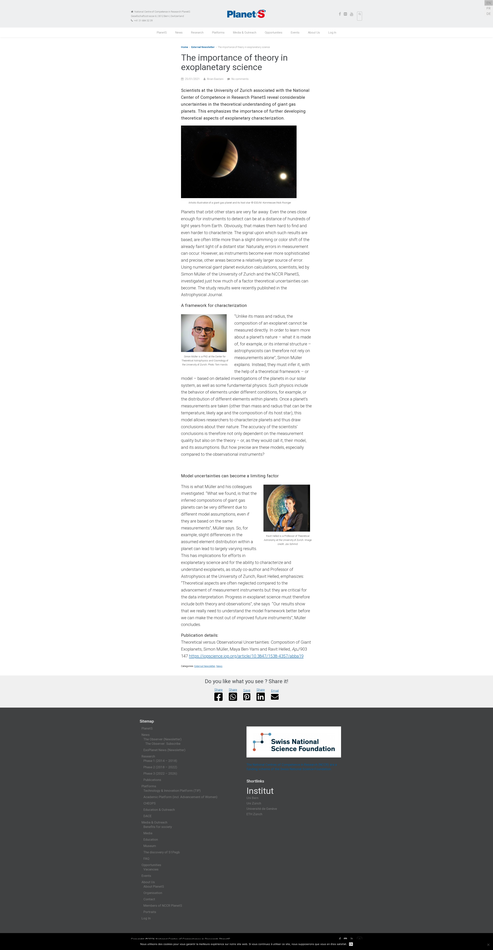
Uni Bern (252, 798)
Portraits (149, 912)
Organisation (152, 893)
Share (218, 690)
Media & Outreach (244, 32)
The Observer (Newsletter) (162, 739)
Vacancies (150, 869)
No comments (240, 78)
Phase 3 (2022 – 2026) (160, 773)
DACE (147, 816)
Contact (149, 899)
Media (147, 833)
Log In (332, 32)
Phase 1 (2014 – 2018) (160, 761)
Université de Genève (261, 809)
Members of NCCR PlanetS (162, 905)
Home (184, 47)
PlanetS (162, 32)
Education (150, 839)
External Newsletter (203, 47)
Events (295, 32)
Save (246, 690)
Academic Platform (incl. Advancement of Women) (180, 797)
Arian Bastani (215, 78)
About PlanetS (153, 886)
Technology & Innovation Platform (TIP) (172, 791)
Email (275, 691)
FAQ (146, 858)
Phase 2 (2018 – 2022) (160, 767)
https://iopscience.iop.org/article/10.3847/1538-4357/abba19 (246, 655)
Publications (152, 780)
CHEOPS (149, 803)
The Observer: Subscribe (162, 744)
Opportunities (273, 32)
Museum (149, 846)
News (179, 32)
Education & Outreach (159, 810)
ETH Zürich (254, 814)
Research (197, 32)
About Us (314, 32)
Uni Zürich (253, 803)
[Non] (488, 945)
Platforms (218, 32)
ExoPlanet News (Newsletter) (164, 750)
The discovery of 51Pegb (161, 852)
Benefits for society (157, 827)
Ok (351, 944)
